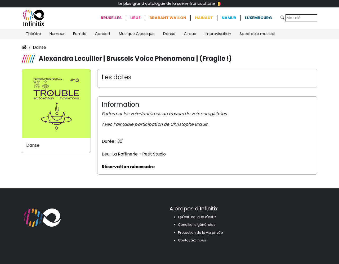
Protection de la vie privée (200, 232)
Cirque (190, 33)
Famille (79, 33)
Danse (169, 33)
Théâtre (33, 33)
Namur (229, 17)
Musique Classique (137, 33)
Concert (102, 33)
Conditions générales (196, 224)
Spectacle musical (257, 33)
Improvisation (218, 33)
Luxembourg (258, 17)
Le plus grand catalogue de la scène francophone (167, 3)
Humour (57, 33)
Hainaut (204, 17)
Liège (135, 17)
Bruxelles (111, 17)
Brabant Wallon (167, 17)
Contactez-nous (192, 240)
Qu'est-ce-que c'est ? (197, 217)
